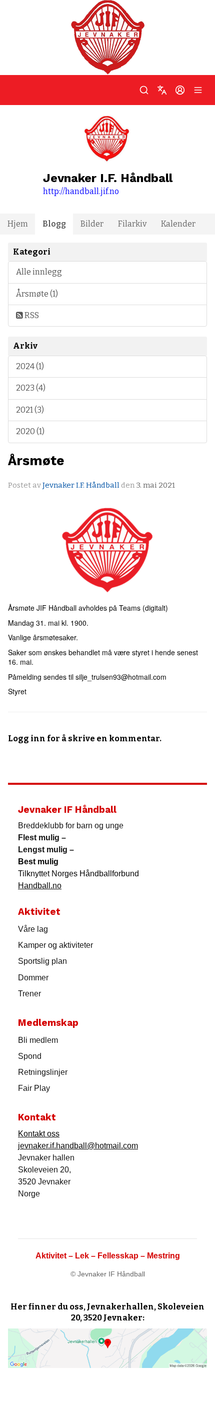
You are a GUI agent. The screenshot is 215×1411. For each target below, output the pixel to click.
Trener (29, 993)
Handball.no (40, 885)
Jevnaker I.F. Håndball (81, 485)
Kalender (178, 224)
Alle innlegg (39, 272)
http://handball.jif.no (81, 191)
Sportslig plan (42, 961)
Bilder (92, 224)
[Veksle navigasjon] (198, 90)
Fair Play (34, 1088)
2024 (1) (30, 366)
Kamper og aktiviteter (55, 945)
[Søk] (144, 90)
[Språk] (162, 90)
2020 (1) (30, 431)
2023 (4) (31, 388)
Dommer (33, 977)
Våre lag (33, 929)
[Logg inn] (180, 90)
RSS (31, 315)
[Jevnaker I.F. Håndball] (107, 37)
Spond (30, 1056)
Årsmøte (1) (37, 294)
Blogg (54, 224)
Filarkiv (132, 224)
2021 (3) (30, 410)
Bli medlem (38, 1040)
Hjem (18, 224)
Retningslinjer (43, 1072)
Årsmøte (36, 460)
